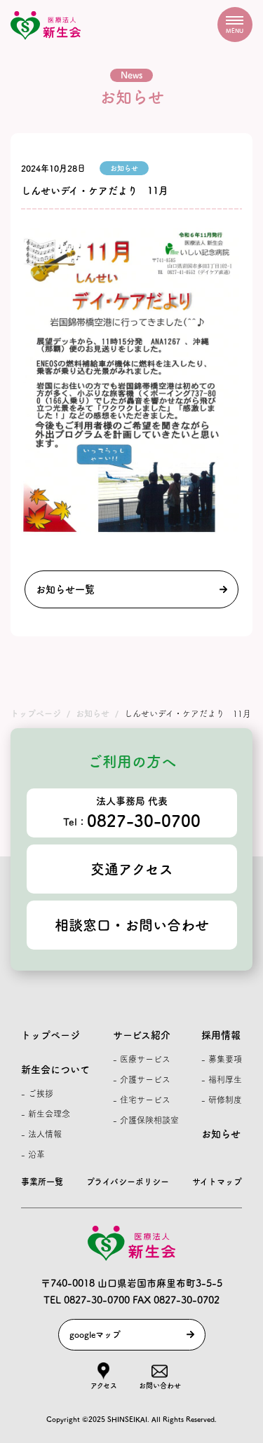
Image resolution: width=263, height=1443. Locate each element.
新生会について (55, 1069)
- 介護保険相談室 (146, 1120)
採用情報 (221, 1035)
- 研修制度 (221, 1099)
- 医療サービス (141, 1059)
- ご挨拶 (37, 1093)
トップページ (50, 1035)
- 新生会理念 (45, 1113)
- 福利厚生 (221, 1079)
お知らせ (221, 1134)
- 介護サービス (141, 1079)
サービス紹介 (141, 1035)
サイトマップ (217, 1181)
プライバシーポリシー (127, 1181)
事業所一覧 (42, 1181)
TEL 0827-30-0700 (86, 1300)
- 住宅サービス (141, 1099)
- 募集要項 (221, 1059)
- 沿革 (33, 1154)
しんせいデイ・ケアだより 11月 (94, 191)
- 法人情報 (41, 1134)
